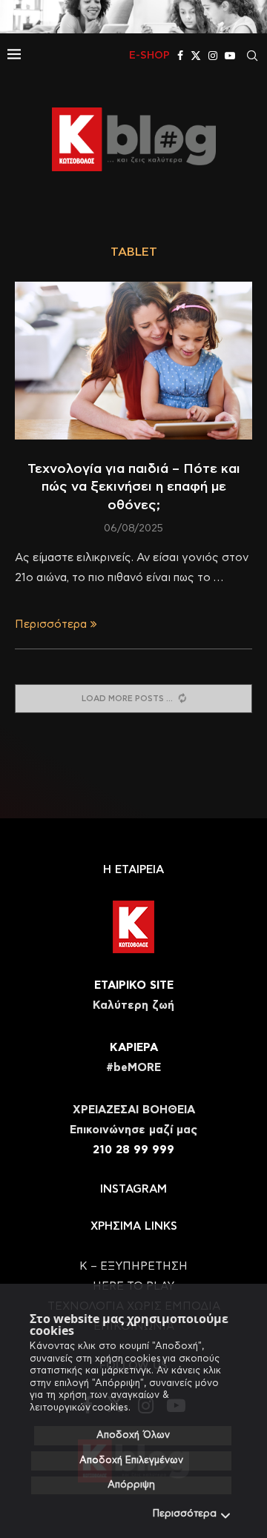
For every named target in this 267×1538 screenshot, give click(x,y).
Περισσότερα (185, 1514)
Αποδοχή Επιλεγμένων (131, 1460)
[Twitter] (196, 55)
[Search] (252, 55)
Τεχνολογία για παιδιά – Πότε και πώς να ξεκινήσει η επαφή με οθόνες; (133, 487)
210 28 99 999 (133, 1150)
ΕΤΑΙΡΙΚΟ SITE (134, 985)
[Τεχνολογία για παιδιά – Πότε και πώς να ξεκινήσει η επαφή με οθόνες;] (133, 361)
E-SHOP (149, 55)
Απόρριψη (131, 1485)
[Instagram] (212, 55)
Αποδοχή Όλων (133, 1435)
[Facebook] (180, 55)
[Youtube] (230, 55)
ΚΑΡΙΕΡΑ (134, 1047)
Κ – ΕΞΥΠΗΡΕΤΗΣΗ (133, 1266)
